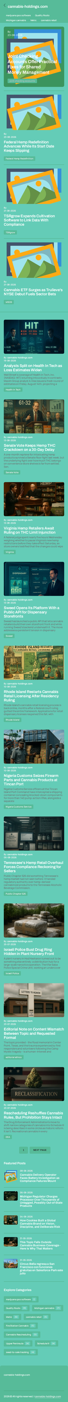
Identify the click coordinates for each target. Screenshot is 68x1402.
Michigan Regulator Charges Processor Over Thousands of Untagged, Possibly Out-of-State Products (41, 1201)
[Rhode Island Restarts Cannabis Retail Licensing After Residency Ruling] (34, 663)
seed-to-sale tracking (20, 1352)
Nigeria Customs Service (18, 806)
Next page (40, 1150)
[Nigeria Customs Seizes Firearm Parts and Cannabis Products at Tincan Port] (34, 747)
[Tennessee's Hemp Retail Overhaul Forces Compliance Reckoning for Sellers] (34, 834)
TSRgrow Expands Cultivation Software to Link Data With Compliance (29, 220)
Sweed (9, 635)
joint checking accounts (22, 80)
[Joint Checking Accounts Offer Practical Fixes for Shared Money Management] (34, 57)
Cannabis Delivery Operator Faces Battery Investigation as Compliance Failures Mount (39, 1178)
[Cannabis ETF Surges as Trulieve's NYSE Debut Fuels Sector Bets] (34, 260)
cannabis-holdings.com (48, 1396)
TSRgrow (10, 232)
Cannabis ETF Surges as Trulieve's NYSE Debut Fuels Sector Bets (33, 292)
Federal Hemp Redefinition (19, 158)
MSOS (9, 302)
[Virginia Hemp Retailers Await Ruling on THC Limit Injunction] (34, 499)
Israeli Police (12, 973)
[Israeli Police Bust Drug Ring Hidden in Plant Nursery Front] (34, 920)
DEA (8, 1136)
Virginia (10, 551)
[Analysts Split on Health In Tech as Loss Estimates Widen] (34, 337)
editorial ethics (14, 1057)
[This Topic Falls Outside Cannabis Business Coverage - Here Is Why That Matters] (11, 1244)
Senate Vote (12, 472)
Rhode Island (12, 719)
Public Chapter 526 (16, 893)
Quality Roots (42, 15)
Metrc (34, 20)
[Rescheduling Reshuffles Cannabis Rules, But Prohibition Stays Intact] (34, 1084)
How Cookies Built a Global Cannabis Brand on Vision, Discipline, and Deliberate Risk (40, 1223)
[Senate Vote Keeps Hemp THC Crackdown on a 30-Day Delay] (34, 416)
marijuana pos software (18, 15)
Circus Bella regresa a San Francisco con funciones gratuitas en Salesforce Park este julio (41, 1268)
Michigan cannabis (16, 20)
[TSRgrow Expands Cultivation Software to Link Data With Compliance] (34, 186)
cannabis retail (49, 20)
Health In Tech (13, 389)
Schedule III (46, 1343)
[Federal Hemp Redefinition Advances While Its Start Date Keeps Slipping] (34, 112)
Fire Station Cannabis (20, 1325)
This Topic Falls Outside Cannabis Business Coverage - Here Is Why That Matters (40, 1245)
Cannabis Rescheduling (21, 1334)
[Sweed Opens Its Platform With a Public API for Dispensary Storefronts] (34, 579)
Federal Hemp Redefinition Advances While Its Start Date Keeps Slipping (29, 146)
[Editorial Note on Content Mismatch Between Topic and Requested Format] (34, 1000)
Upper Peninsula (17, 1343)
